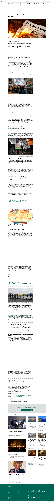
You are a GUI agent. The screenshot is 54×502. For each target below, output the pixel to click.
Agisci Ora (36, 3)
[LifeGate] (27, 1)
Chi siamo (19, 488)
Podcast (28, 3)
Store (7, 1)
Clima (9, 437)
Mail (18, 491)
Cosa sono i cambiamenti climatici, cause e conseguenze (18, 382)
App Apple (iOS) (10, 488)
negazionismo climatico (11, 98)
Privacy (19, 492)
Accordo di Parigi (16, 135)
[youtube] (34, 497)
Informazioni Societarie (21, 493)
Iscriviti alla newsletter (26, 409)
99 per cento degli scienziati (13, 65)
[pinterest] (31, 497)
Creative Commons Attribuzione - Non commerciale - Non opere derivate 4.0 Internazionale (20, 393)
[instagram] (36, 497)
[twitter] (29, 497)
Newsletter (11, 1)
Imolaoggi (25, 307)
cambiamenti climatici (19, 64)
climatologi (9, 122)
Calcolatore (10, 496)
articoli (9, 234)
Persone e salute (44, 5)
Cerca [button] (15, 1)
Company (19, 486)
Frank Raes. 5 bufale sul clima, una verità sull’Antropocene (18, 201)
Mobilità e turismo (31, 5)
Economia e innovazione (23, 5)
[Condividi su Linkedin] (22, 50)
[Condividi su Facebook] (18, 50)
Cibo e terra (38, 5)
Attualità (9, 486)
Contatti (19, 487)
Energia (17, 5)
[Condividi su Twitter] (20, 50)
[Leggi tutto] (45, 415)
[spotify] (33, 497)
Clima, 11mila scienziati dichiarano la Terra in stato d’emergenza (19, 74)
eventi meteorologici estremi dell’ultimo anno (14, 315)
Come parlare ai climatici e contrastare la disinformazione (17, 115)
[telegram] (39, 497)
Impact (44, 3)
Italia (24, 395)
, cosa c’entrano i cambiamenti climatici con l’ (18, 283)
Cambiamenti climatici (20, 395)
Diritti (13, 5)
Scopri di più (28, 401)
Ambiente (9, 5)
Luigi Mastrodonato (16, 41)
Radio (20, 3)
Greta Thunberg (24, 309)
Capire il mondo (11, 3)
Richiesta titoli (10, 493)
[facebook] (28, 497)
